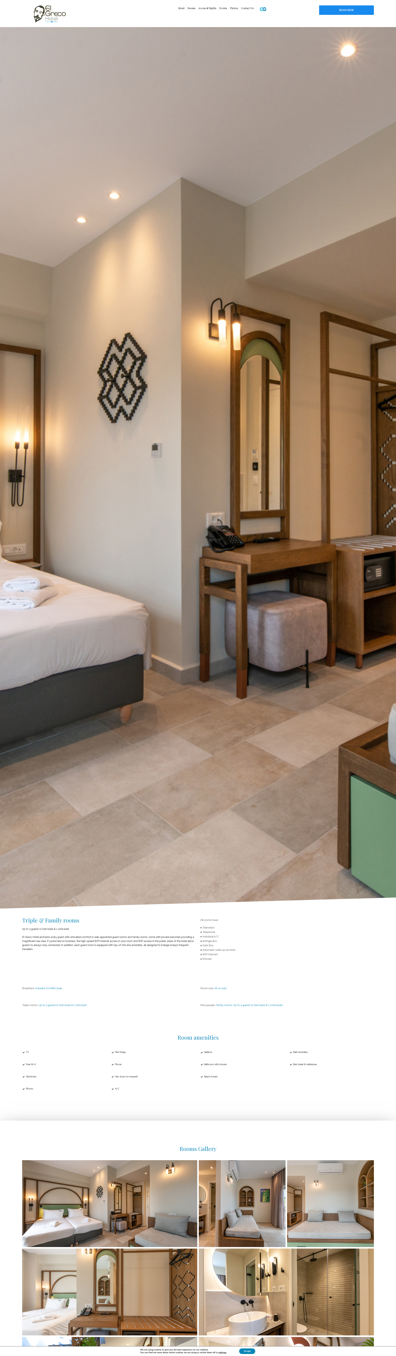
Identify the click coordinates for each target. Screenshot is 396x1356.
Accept (247, 1351)
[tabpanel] (198, 467)
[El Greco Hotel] (49, 13)
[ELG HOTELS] (287, 9)
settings (222, 1352)
